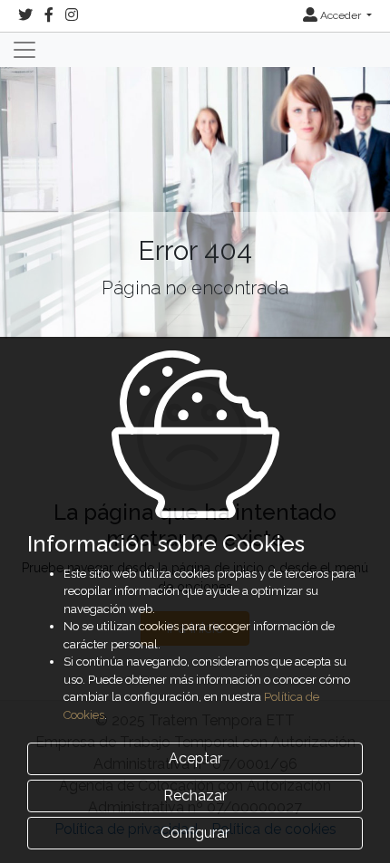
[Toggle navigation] (24, 50)
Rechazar (195, 795)
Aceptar (195, 758)
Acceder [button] (340, 15)
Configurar (195, 832)
